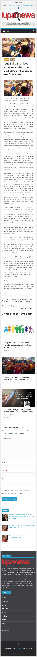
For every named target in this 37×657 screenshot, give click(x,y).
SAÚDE (4, 623)
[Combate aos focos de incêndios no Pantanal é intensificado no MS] (18, 358)
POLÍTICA (13, 59)
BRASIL (4, 598)
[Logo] (16, 560)
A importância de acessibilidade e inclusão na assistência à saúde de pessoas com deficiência (17, 345)
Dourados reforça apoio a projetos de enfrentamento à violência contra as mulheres (18, 411)
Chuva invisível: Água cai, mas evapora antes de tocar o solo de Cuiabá (17, 307)
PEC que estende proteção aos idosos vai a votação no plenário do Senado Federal (18, 300)
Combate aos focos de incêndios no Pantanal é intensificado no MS (18, 378)
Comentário (6, 439)
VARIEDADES (5, 630)
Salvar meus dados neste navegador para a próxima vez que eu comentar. (16, 492)
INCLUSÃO (5, 609)
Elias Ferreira (16, 78)
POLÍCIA (4, 616)
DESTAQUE (6, 59)
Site (3, 479)
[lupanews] (4, 31)
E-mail (4, 471)
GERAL (4, 605)
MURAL (4, 612)
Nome (4, 462)
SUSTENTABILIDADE (7, 627)
